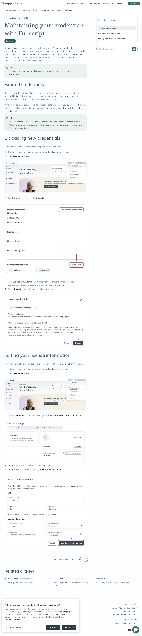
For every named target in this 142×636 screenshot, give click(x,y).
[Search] (134, 49)
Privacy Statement (14, 619)
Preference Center (15, 627)
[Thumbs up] (80, 559)
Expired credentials (108, 28)
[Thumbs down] (85, 559)
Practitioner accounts (12, 10)
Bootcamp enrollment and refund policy (67, 578)
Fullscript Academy (103, 578)
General (119, 3)
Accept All (69, 627)
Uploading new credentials (109, 33)
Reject (53, 627)
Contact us (134, 3)
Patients (93, 3)
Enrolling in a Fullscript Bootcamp (20, 583)
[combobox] (117, 49)
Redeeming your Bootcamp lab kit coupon (112, 583)
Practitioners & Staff (75, 3)
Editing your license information (111, 38)
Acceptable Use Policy (14, 96)
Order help (106, 3)
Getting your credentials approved (29, 71)
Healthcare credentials (30, 10)
